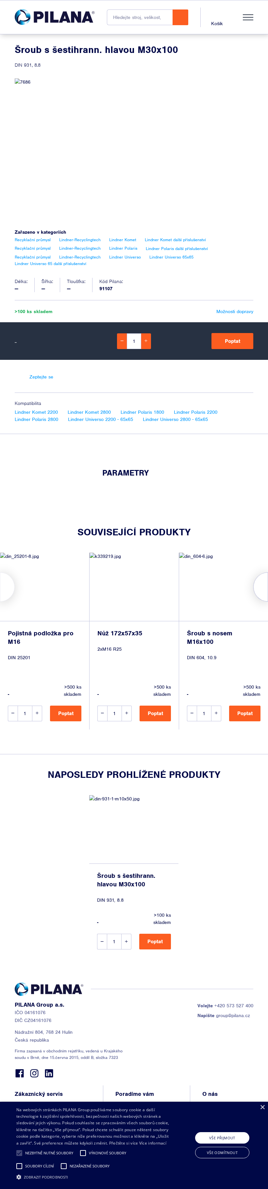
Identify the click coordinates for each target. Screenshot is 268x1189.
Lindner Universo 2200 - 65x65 (100, 419)
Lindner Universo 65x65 (171, 257)
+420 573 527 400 (225, 1006)
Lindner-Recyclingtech (80, 240)
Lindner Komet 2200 (36, 412)
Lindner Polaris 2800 (36, 419)
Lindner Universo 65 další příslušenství (50, 263)
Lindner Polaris (123, 248)
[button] (19, 1153)
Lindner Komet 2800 (89, 412)
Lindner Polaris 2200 (195, 412)
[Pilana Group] (55, 17)
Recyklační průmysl (33, 240)
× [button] (262, 1107)
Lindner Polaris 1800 (142, 412)
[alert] (134, 1145)
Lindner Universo (125, 257)
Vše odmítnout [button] (222, 1152)
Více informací (152, 1143)
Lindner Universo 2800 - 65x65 (175, 419)
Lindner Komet (122, 240)
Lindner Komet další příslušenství (175, 240)
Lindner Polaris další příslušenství (177, 248)
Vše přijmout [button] (222, 1137)
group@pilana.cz (223, 1015)
